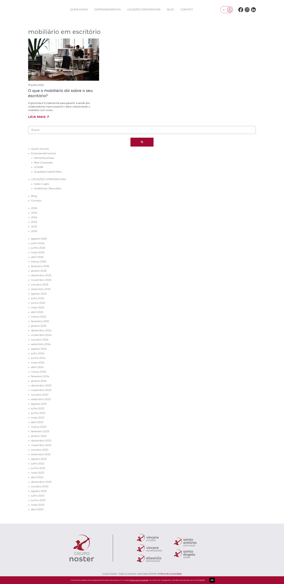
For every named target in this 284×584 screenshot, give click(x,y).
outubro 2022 (39, 449)
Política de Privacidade (138, 580)
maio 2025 (37, 307)
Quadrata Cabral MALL (48, 171)
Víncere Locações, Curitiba (39, 9)
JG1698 (38, 167)
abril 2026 (37, 257)
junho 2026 (38, 247)
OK (212, 580)
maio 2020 (37, 504)
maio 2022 (37, 472)
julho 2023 (37, 408)
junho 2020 (38, 500)
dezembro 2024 (41, 330)
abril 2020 (37, 509)
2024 (34, 217)
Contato (187, 9)
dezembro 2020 (41, 481)
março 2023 (38, 426)
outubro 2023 (39, 394)
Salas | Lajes (41, 183)
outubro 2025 (39, 284)
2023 (34, 221)
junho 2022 (38, 468)
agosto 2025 (39, 293)
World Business (44, 157)
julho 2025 (37, 298)
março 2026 (38, 261)
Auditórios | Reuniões (47, 188)
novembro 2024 (41, 335)
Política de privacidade (170, 573)
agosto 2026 (39, 238)
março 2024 (38, 371)
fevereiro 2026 (40, 266)
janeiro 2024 (39, 380)
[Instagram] (247, 9)
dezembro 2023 (41, 385)
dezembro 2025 (41, 275)
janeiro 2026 (39, 270)
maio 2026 (37, 252)
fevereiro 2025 (40, 321)
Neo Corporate (43, 162)
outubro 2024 (40, 339)
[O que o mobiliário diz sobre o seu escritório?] (63, 78)
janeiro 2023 (38, 435)
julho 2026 (37, 243)
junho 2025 (38, 302)
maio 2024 (37, 362)
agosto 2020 (39, 491)
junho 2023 (38, 413)
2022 (34, 226)
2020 (34, 231)
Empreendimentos (108, 9)
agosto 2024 (39, 348)
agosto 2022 (39, 458)
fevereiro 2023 (40, 431)
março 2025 (38, 316)
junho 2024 (38, 357)
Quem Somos (79, 9)
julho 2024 (37, 353)
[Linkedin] (253, 9)
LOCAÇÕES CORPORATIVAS (143, 9)
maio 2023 (37, 417)
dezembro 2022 (41, 440)
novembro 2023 (41, 390)
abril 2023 (37, 422)
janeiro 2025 (38, 325)
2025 (34, 212)
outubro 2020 (40, 486)
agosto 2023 (39, 403)
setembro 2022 (41, 454)
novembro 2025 (41, 279)
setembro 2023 (41, 399)
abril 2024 (37, 367)
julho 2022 (37, 463)
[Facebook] (240, 9)
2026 (34, 208)
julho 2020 (37, 495)
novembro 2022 (41, 445)
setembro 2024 (41, 344)
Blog (170, 9)
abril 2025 (37, 312)
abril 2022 (37, 477)
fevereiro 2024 (40, 376)
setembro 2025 (41, 289)
